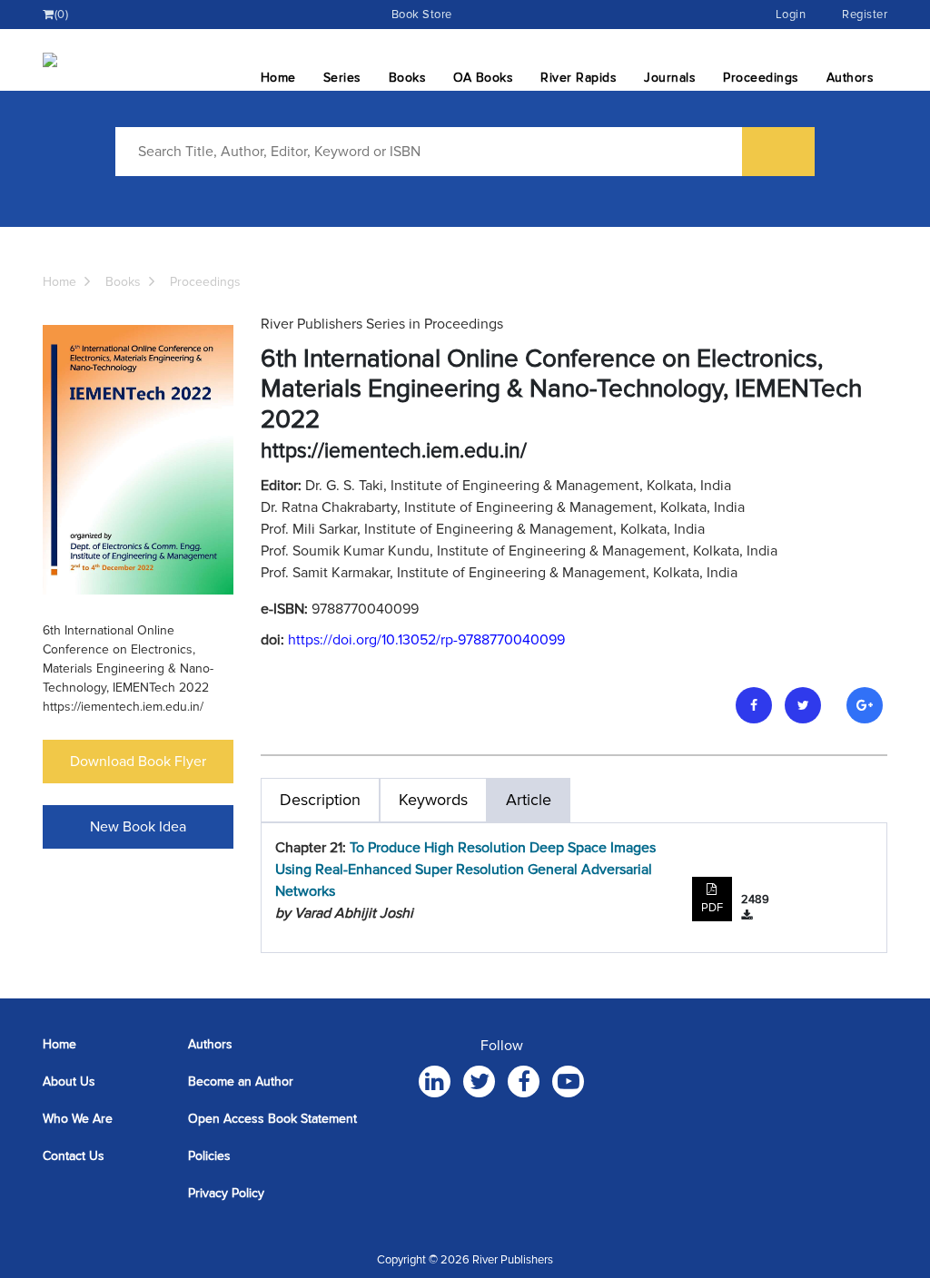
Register (864, 14)
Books (408, 77)
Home (278, 77)
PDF (712, 907)
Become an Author (240, 1081)
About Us (69, 1081)
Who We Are (78, 1118)
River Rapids (578, 77)
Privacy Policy (226, 1193)
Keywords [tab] (433, 800)
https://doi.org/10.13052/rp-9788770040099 (426, 640)
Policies (209, 1156)
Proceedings (761, 77)
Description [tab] (320, 800)
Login (791, 14)
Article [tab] (528, 800)
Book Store (421, 14)
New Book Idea (138, 827)
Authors (850, 77)
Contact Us (73, 1156)
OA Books (483, 77)
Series (342, 77)
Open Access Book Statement (272, 1118)
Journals (670, 77)
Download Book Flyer (138, 761)
